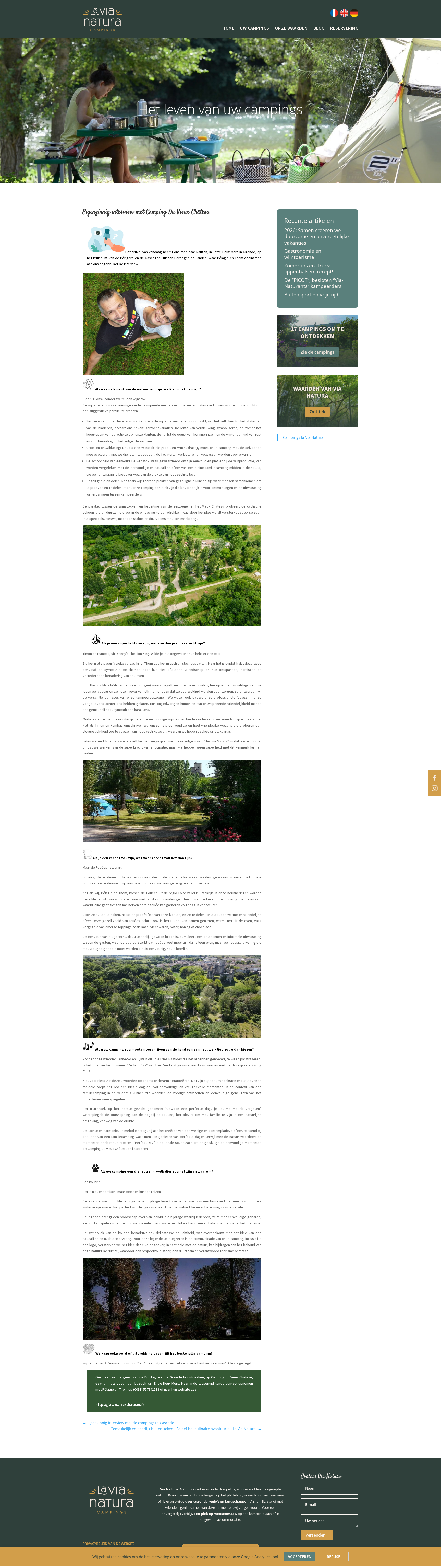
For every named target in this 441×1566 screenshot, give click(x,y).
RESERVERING (344, 28)
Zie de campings (317, 352)
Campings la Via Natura (303, 437)
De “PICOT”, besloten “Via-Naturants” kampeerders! (313, 283)
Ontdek (317, 411)
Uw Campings (254, 28)
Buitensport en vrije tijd (311, 294)
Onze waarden (291, 28)
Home (228, 28)
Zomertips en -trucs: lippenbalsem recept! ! (310, 268)
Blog (319, 28)
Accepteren (300, 1556)
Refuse (333, 1556)
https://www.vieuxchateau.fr (119, 1404)
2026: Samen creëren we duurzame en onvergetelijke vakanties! (316, 236)
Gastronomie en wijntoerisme (302, 254)
